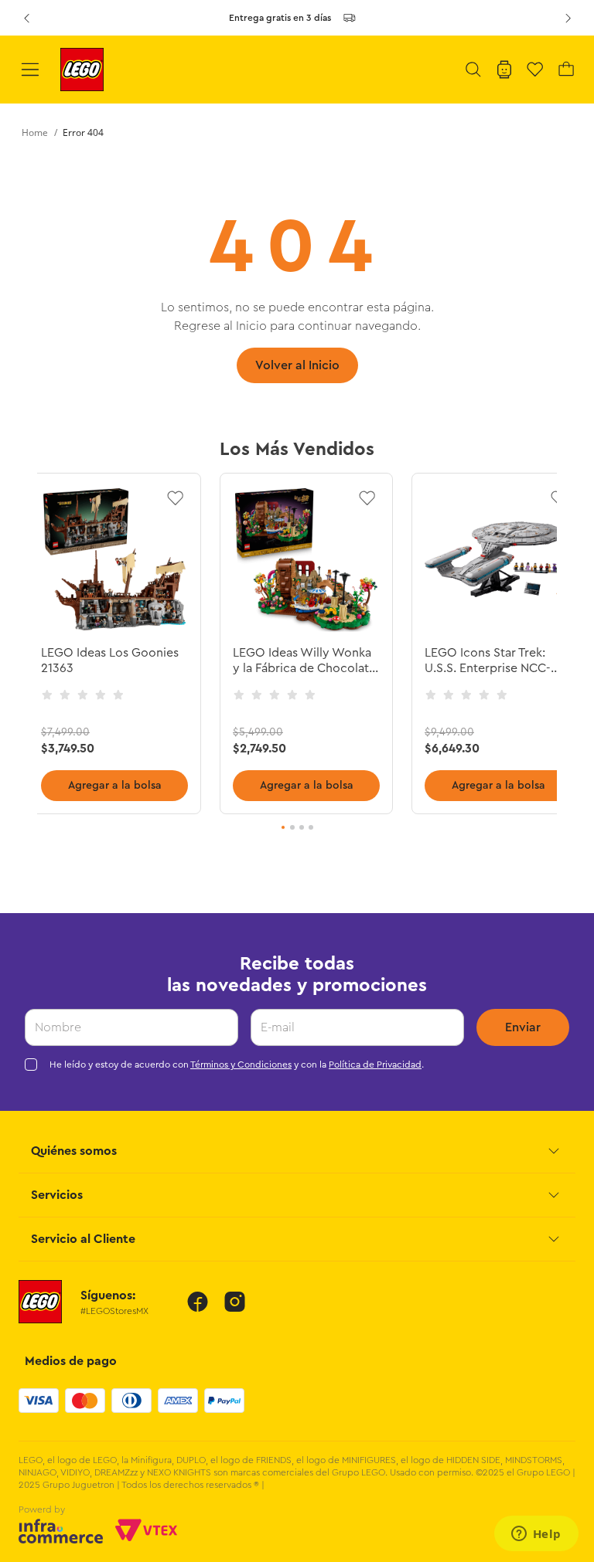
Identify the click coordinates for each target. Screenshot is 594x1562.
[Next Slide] (567, 17)
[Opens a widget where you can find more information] (536, 1535)
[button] (473, 69)
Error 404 (83, 132)
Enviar (523, 1027)
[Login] (504, 69)
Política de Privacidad (375, 1064)
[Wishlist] (535, 69)
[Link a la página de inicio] (35, 133)
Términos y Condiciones (241, 1064)
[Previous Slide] (26, 17)
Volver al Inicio (297, 365)
